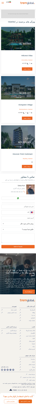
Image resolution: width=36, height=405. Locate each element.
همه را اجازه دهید (25, 401)
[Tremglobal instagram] (5, 370)
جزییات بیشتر (27, 69)
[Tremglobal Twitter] (7, 370)
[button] (32, 212)
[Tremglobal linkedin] (13, 370)
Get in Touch (18, 247)
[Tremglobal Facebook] (10, 370)
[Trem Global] (18, 300)
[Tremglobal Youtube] (2, 370)
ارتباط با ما (28, 291)
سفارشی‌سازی (11, 401)
